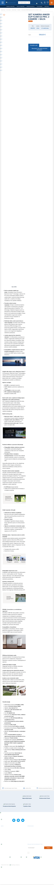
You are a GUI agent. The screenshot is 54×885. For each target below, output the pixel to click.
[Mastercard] (29, 857)
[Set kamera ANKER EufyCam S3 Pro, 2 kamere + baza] (10, 2)
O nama (2, 828)
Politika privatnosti (42, 861)
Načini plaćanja (4, 841)
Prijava (48, 847)
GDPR (2, 837)
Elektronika (39, 6)
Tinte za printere (20, 6)
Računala (47, 6)
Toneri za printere (10, 6)
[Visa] (36, 857)
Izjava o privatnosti (5, 836)
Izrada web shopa (5, 864)
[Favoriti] (47, 3)
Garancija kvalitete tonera (33, 830)
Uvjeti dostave (4, 832)
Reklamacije (30, 836)
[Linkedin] (18, 820)
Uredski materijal (31, 6)
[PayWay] (23, 857)
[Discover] (42, 857)
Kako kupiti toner (31, 832)
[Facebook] (13, 820)
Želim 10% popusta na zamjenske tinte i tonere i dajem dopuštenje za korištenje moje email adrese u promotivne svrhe (41, 853)
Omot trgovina (31, 837)
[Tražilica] (28, 2)
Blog (29, 828)
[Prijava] (44, 2)
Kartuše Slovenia (31, 839)
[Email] (22, 820)
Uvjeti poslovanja (5, 834)
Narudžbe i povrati (5, 839)
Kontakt (2, 830)
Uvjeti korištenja (4, 862)
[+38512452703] (41, 2)
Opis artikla (14, 286)
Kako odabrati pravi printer (34, 834)
